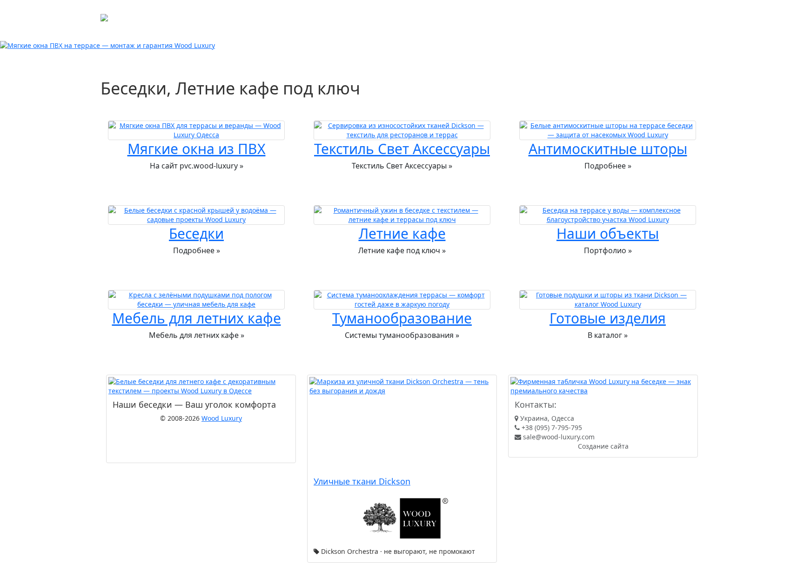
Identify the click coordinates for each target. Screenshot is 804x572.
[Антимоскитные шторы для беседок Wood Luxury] (607, 130)
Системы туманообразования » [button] (402, 335)
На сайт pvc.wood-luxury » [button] (196, 166)
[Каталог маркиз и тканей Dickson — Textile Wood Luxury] (402, 424)
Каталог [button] (182, 11)
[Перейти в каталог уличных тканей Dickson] (402, 519)
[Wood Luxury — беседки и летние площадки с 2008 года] (603, 386)
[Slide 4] (419, 45)
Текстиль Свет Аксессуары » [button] (402, 166)
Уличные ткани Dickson (362, 481)
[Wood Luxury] (129, 20)
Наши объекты (278, 11)
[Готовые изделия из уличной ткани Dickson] (607, 300)
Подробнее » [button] (607, 166)
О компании (227, 11)
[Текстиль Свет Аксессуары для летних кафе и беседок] (402, 130)
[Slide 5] (435, 45)
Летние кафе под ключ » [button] (402, 250)
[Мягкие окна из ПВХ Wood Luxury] (196, 130)
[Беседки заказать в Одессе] (196, 215)
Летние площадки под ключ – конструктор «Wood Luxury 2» (443, 11)
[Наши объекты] (607, 215)
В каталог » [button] (608, 335)
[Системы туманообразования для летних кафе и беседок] (402, 300)
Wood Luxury (221, 418)
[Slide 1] (368, 45)
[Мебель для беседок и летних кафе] (196, 300)
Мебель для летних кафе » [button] (196, 335)
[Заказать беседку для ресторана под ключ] (201, 386)
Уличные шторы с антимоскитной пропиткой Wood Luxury (264, 28)
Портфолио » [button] (608, 250)
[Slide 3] (402, 45)
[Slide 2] (385, 45)
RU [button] (371, 28)
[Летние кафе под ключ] (402, 215)
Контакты (325, 11)
